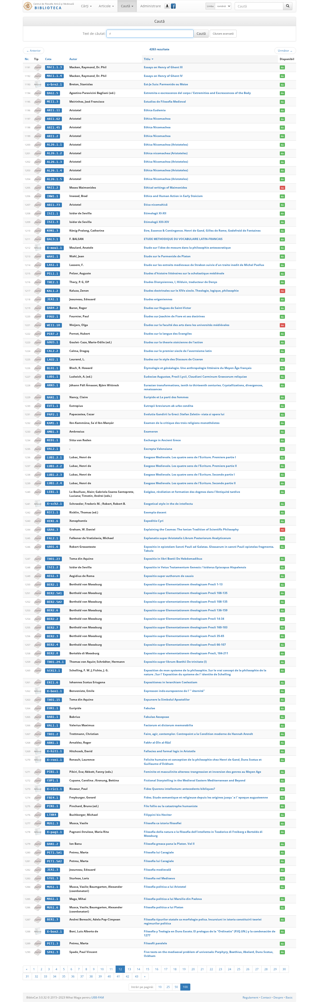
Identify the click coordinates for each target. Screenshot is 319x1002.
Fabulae (149, 708)
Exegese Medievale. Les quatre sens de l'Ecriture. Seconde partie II (190, 483)
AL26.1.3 (54, 162)
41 (118, 976)
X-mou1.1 (54, 248)
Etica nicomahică (155, 205)
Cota (48, 59)
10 (102, 969)
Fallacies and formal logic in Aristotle (169, 751)
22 (211, 969)
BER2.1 (52, 584)
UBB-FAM (97, 997)
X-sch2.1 (54, 503)
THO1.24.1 (55, 662)
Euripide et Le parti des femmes (166, 397)
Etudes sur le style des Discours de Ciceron (173, 359)
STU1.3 (52, 878)
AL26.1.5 (54, 179)
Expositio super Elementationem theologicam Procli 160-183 (185, 627)
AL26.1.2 (54, 153)
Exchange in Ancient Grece (162, 440)
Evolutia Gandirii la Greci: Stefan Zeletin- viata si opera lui (184, 414)
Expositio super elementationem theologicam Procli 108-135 (185, 602)
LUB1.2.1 (54, 457)
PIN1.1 (52, 806)
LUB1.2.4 (54, 483)
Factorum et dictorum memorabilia (168, 725)
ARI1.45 (53, 127)
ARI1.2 (52, 136)
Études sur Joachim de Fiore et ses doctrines (174, 316)
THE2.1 (52, 282)
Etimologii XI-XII (155, 213)
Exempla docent (155, 512)
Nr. (27, 59)
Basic (289, 997)
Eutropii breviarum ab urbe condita (168, 406)
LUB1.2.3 (54, 474)
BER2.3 (52, 636)
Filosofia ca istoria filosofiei (162, 823)
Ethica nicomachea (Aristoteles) (166, 153)
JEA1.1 (52, 299)
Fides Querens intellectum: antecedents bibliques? (179, 789)
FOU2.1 (52, 316)
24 (229, 969)
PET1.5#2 (54, 861)
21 (202, 969)
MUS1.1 (52, 887)
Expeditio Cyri (153, 521)
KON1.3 (52, 230)
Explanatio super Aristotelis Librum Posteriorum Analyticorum (187, 538)
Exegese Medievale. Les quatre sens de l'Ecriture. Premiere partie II (190, 466)
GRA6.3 (52, 529)
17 (165, 969)
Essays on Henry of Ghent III (163, 67)
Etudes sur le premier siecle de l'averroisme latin (178, 351)
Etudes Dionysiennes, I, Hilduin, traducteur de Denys (180, 282)
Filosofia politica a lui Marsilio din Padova (173, 899)
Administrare (150, 6)
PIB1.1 (52, 771)
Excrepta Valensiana (158, 449)
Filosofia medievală (157, 870)
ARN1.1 (52, 742)
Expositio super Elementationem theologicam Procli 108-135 (185, 593)
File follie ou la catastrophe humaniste (171, 806)
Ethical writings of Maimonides (165, 188)
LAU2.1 (52, 359)
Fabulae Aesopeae (156, 717)
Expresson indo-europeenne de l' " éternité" (174, 691)
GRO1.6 (52, 546)
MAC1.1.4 (54, 76)
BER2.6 (52, 610)
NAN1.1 (52, 397)
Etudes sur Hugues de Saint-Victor (167, 308)
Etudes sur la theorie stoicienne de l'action (173, 342)
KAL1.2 (52, 291)
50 (176, 987)
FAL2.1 (52, 538)
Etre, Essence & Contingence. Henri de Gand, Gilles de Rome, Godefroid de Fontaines (202, 231)
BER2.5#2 (54, 602)
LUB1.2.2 (54, 466)
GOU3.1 (52, 342)
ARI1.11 (53, 110)
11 (111, 969)
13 (129, 969)
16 (156, 969)
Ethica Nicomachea (157, 119)
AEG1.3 (52, 576)
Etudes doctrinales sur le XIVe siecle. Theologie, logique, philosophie (191, 291)
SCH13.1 (53, 670)
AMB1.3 (52, 431)
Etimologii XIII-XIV (156, 222)
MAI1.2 (52, 187)
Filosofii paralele (155, 943)
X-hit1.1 (54, 751)
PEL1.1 (52, 273)
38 (91, 976)
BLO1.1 (52, 368)
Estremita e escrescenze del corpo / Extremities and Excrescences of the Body (197, 93)
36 (72, 976)
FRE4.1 (52, 797)
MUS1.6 (52, 907)
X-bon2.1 (54, 931)
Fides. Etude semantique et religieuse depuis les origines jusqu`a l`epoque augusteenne (206, 797)
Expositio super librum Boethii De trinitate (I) (175, 662)
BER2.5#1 (54, 593)
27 (257, 969)
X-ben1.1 (54, 691)
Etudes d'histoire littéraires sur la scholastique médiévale (184, 273)
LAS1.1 (52, 265)
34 (54, 976)
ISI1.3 (52, 222)
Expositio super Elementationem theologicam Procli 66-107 (185, 645)
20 (193, 969)
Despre (278, 997)
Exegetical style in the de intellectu (168, 504)
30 (284, 969)
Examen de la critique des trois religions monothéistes (182, 423)
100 (185, 987)
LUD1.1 (52, 376)
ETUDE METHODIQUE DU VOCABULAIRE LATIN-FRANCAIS (183, 239)
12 (120, 969)
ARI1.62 (53, 119)
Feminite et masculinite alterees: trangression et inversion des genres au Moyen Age (202, 772)
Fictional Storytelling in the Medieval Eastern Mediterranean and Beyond (194, 780)
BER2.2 (52, 619)
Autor (73, 59)
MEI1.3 (52, 101)
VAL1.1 (52, 725)
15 (147, 969)
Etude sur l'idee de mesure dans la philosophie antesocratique (187, 248)
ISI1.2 (52, 567)
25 (238, 969)
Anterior (33, 50)
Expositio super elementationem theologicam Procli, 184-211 (186, 653)
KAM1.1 (52, 423)
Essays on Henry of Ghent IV (163, 76)
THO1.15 (53, 699)
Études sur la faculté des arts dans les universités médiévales (186, 325)
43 (136, 976)
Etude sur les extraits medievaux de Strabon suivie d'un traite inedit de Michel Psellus (204, 265)
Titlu (147, 59)
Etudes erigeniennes (158, 299)
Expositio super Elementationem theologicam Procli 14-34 (184, 619)
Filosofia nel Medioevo (159, 878)
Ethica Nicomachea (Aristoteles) (166, 145)
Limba (210, 6)
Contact (266, 997)
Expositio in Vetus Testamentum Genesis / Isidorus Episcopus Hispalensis (195, 567)
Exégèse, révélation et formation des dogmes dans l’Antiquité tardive (192, 492)
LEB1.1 (52, 492)
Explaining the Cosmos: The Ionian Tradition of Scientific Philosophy (191, 529)
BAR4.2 (52, 308)
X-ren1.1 (54, 760)
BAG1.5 (52, 93)
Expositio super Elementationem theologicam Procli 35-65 (184, 636)
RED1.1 (52, 440)
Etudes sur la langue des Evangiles (168, 334)
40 (109, 976)
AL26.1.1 (54, 144)
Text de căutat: (94, 33)
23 (220, 969)
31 (27, 976)
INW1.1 (52, 196)
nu (282, 187)
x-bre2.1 (54, 84)
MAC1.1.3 (54, 67)
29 (275, 969)
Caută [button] (126, 6)
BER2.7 (52, 627)
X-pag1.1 (54, 832)
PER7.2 (52, 334)
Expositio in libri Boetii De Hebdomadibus (173, 559)
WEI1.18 (53, 325)
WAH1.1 (52, 256)
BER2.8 (52, 653)
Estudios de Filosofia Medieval (165, 102)
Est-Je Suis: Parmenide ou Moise (166, 84)
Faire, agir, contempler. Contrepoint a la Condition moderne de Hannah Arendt (198, 734)
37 (82, 976)
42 (127, 976)
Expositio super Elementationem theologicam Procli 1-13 (183, 584)
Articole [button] (105, 6)
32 (36, 976)
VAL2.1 (52, 449)
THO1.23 (53, 559)
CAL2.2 (52, 351)
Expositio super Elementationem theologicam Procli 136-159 (185, 610)
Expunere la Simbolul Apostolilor (167, 699)
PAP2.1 (52, 414)
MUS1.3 (52, 823)
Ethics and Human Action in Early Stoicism (173, 196)
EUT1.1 (52, 406)
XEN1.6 (52, 521)
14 (138, 969)
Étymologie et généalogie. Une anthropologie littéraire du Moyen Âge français (198, 368)
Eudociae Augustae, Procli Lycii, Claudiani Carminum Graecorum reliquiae (195, 377)
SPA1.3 (52, 952)
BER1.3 (52, 919)
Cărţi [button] (85, 6)
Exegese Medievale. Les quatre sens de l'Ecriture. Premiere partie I (190, 457)
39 (100, 976)
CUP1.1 (52, 780)
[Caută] (287, 6)
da (282, 67)
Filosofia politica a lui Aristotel (165, 887)
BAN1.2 (52, 844)
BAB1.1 (52, 717)
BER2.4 (52, 644)
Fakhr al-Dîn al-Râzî (157, 742)
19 (184, 969)
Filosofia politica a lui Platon (163, 907)
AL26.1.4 (54, 170)
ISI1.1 (52, 213)
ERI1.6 (52, 682)
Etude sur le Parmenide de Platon (167, 256)
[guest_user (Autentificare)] (167, 6)
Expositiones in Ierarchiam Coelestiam (170, 682)
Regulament (250, 997)
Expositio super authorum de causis (169, 576)
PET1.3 (52, 943)
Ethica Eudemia (155, 110)
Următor (285, 50)
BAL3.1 (52, 239)
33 (45, 976)
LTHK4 (51, 814)
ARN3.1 (52, 385)
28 (266, 969)
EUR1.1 (52, 708)
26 (247, 969)
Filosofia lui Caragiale (159, 852)
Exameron (151, 431)
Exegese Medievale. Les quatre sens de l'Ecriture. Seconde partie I (189, 474)
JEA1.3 (52, 869)
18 (175, 969)
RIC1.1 (52, 512)
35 (63, 976)
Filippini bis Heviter (158, 815)
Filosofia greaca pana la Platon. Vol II (169, 844)
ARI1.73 (53, 205)
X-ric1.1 (54, 789)
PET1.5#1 (54, 852)
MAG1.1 (52, 899)
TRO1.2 (52, 734)
